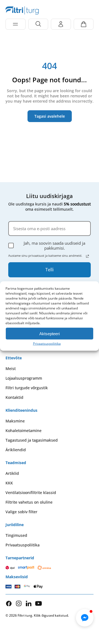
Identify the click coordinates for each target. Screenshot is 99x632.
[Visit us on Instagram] (18, 603)
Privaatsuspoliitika (47, 343)
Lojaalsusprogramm (24, 378)
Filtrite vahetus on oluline (29, 502)
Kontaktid (14, 397)
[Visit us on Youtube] (38, 603)
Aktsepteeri (49, 333)
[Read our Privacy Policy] (87, 256)
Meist (11, 368)
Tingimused (16, 535)
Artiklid (12, 473)
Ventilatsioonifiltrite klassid (31, 492)
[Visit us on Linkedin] (28, 603)
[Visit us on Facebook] (9, 603)
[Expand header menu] (16, 24)
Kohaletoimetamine (24, 430)
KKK (9, 483)
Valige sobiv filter (21, 511)
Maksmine (15, 421)
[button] (85, 618)
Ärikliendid (16, 449)
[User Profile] (61, 24)
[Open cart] (84, 24)
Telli (49, 270)
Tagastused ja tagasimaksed (32, 440)
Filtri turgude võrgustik (27, 387)
